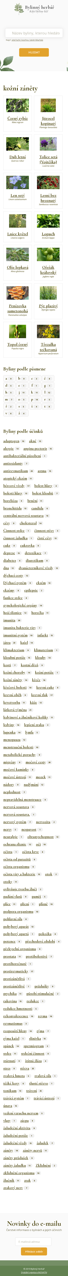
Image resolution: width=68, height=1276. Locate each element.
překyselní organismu (21, 949)
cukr (9, 545)
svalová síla (44, 1075)
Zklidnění (45, 1165)
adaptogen (13, 441)
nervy (9, 829)
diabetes (11, 560)
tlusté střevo (40, 1083)
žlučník (11, 1180)
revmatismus (15, 1023)
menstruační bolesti (20, 747)
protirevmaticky (18, 971)
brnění (34, 500)
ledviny (11, 724)
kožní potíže (46, 672)
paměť (38, 896)
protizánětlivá (16, 978)
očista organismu (18, 866)
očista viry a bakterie (21, 874)
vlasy (9, 1120)
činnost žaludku (17, 538)
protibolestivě (38, 956)
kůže (36, 702)
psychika (12, 993)
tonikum (12, 1090)
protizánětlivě (16, 986)
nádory (10, 784)
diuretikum (36, 560)
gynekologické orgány (22, 605)
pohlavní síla (14, 919)
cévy (8, 523)
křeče (38, 680)
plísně (45, 904)
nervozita (45, 822)
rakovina (12, 1001)
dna (8, 568)
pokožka (47, 934)
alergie (10, 448)
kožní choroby (16, 672)
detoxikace (35, 553)
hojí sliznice (14, 612)
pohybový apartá (18, 934)
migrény (11, 762)
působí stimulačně (42, 993)
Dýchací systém (17, 582)
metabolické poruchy (21, 754)
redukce (35, 1001)
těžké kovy (13, 1083)
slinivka (37, 1038)
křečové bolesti (17, 687)
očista (10, 851)
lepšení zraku (36, 724)
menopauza (14, 739)
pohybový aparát (18, 926)
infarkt (45, 635)
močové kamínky (18, 769)
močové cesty (38, 762)
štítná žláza (35, 1060)
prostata (12, 956)
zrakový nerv (15, 1187)
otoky (10, 881)
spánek (10, 1046)
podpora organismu (20, 911)
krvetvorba (14, 702)
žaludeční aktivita (18, 1128)
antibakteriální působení (24, 456)
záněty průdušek (17, 1158)
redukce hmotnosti (19, 1008)
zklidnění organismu (21, 1173)
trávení (34, 1090)
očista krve (32, 851)
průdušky (43, 986)
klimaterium (45, 650)
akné (35, 441)
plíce (9, 904)
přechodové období (42, 941)
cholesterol (30, 523)
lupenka (11, 732)
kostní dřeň (31, 665)
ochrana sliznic (17, 844)
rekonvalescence (18, 1016)
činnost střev (46, 530)
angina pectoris (37, 448)
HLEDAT (34, 52)
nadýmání (33, 784)
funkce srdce (15, 597)
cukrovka (29, 545)
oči (40, 844)
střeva (27, 1068)
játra (9, 642)
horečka (39, 612)
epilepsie (33, 590)
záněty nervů (35, 1150)
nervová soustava (18, 807)
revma (45, 1016)
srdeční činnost (35, 1053)
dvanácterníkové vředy (38, 568)
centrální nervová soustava (25, 515)
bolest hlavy (45, 485)
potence (11, 941)
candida (39, 508)
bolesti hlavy (15, 493)
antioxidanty (15, 463)
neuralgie (12, 836)
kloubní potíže (16, 657)
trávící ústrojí (46, 1098)
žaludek (44, 1143)
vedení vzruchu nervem (22, 1113)
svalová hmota (16, 1075)
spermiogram (36, 1046)
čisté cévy (46, 538)
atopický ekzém (17, 478)
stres (9, 1068)
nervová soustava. (18, 814)
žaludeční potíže (17, 1135)
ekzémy (11, 590)
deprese (11, 553)
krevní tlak (41, 695)
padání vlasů (14, 896)
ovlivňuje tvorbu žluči (22, 889)
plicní (26, 904)
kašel (26, 642)
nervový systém (16, 822)
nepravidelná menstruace (24, 799)
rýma (42, 1031)
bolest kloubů (44, 493)
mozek (43, 777)
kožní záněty (15, 680)
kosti (9, 665)
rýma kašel (13, 1038)
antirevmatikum (18, 471)
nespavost (30, 829)
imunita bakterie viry (21, 627)
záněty (10, 1150)
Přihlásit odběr (34, 1251)
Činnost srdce (16, 530)
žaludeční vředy (17, 1143)
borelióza (12, 500)
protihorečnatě (17, 963)
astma (44, 471)
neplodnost (14, 792)
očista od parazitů (19, 859)
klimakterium (15, 650)
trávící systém (15, 1098)
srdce (9, 1053)
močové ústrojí (17, 777)
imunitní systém (17, 635)
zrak (29, 1180)
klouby (42, 657)
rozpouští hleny (17, 1031)
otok (50, 874)
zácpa (26, 1120)
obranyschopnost (42, 836)
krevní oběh (14, 695)
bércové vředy (16, 485)
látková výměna (17, 709)
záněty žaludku (17, 1165)
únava (10, 1105)
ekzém (43, 582)
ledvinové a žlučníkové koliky (28, 717)
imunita (11, 620)
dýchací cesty (15, 575)
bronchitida (14, 508)
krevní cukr (47, 687)
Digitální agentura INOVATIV (34, 1272)
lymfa (31, 732)
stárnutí (11, 1060)
